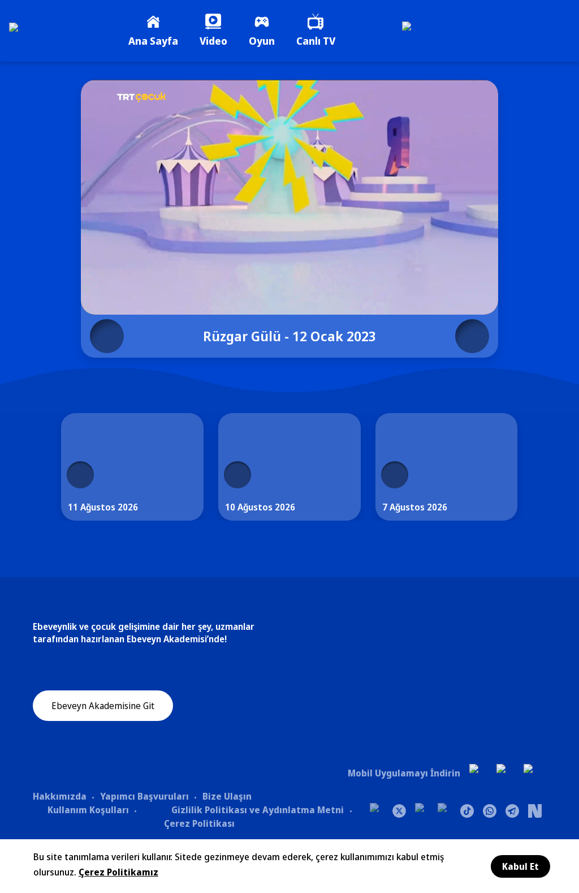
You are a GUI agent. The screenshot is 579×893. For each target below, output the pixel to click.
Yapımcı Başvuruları (144, 796)
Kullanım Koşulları (88, 810)
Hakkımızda (60, 796)
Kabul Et (520, 866)
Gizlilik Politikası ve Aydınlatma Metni (257, 810)
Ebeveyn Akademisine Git (102, 705)
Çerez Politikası (199, 823)
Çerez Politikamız (118, 872)
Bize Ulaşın (227, 796)
